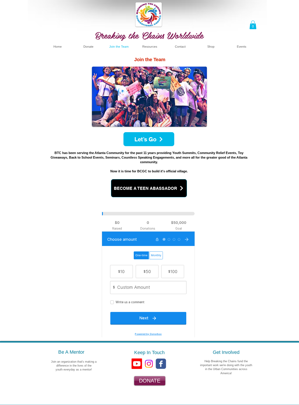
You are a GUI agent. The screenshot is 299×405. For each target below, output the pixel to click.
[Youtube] (137, 363)
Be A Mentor (71, 352)
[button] (253, 25)
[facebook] (161, 363)
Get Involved (226, 352)
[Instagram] (149, 363)
